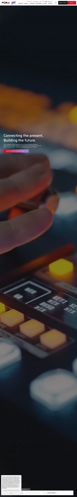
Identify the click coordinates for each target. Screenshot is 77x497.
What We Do (20, 3)
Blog (40, 1)
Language (50, 1)
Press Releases (35, 1)
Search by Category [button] (51, 492)
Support (45, 3)
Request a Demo (62, 2)
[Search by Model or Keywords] (56, 3)
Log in (43, 1)
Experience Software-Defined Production (16, 150)
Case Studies (32, 3)
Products (26, 3)
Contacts (72, 2)
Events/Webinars (39, 3)
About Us (51, 3)
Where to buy (29, 1)
